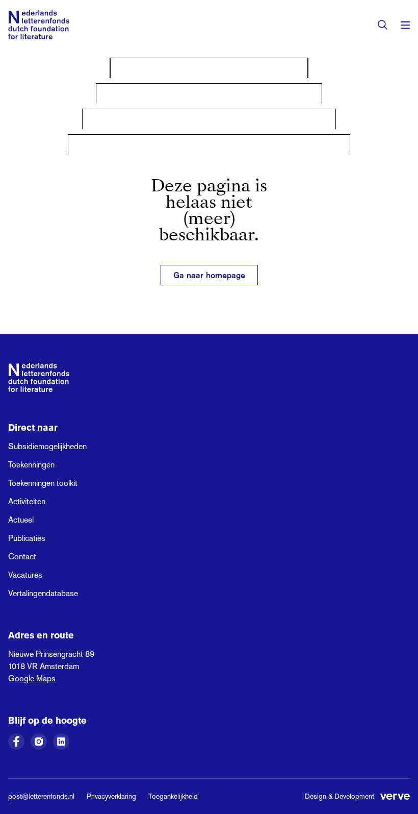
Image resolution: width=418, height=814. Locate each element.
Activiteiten (26, 501)
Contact (22, 556)
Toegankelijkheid (173, 796)
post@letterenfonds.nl (41, 796)
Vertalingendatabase (43, 593)
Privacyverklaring (111, 796)
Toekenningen (31, 464)
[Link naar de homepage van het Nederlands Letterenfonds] (38, 24)
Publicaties (26, 538)
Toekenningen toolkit (42, 483)
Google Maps (32, 678)
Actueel (21, 519)
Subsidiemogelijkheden (47, 446)
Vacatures (25, 575)
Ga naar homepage (209, 275)
